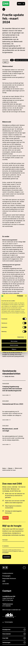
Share (5, 62)
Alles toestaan (14, 341)
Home (4, 468)
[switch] (24, 323)
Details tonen (20, 337)
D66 (12, 60)
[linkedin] (6, 567)
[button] (21, 3)
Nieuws (10, 468)
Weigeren (14, 349)
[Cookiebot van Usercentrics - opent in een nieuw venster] (17, 296)
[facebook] (3, 567)
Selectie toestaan (14, 345)
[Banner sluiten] (25, 295)
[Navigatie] (24, 568)
